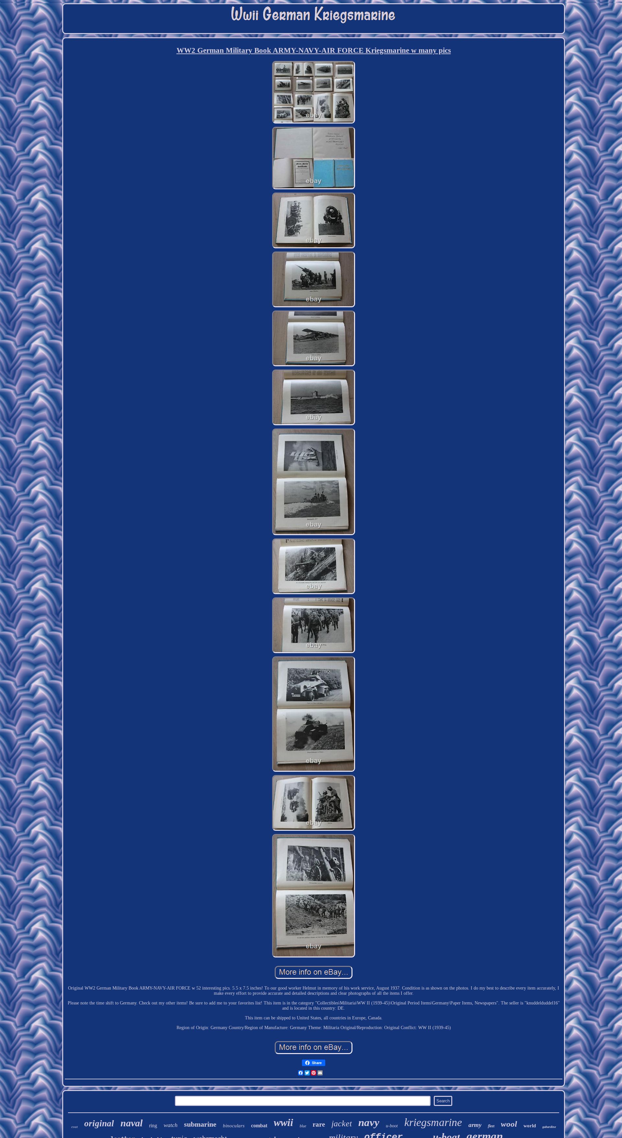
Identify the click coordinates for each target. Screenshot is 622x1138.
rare (319, 1124)
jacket (341, 1123)
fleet (491, 1126)
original (99, 1123)
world (530, 1125)
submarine (200, 1124)
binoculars (234, 1125)
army (474, 1124)
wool (509, 1124)
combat (259, 1125)
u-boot (392, 1125)
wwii (283, 1122)
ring (153, 1125)
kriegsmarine (433, 1122)
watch (171, 1125)
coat (74, 1127)
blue (303, 1126)
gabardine (549, 1127)
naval (132, 1123)
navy (368, 1122)
